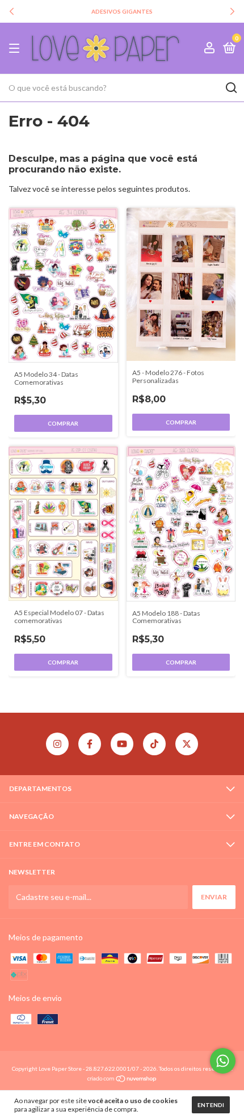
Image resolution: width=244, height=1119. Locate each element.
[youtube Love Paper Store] (122, 744)
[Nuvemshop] (122, 1079)
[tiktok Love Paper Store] (154, 744)
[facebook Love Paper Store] (89, 744)
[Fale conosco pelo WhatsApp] (222, 1061)
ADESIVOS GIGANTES (122, 11)
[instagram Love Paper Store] (57, 744)
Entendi (210, 1104)
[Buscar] (230, 88)
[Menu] (16, 48)
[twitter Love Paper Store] (186, 744)
